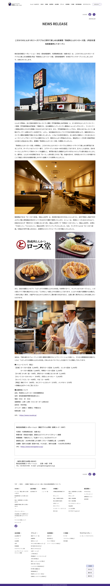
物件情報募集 (78, 4)
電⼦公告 (55, 511)
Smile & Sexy (87, 491)
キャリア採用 (50, 541)
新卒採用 (49, 538)
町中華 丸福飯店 (34, 569)
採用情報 (50, 533)
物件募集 (65, 541)
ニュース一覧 (45, 491)
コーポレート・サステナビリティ (86, 536)
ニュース (17, 538)
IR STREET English (73, 511)
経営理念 (86, 489)
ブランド (33, 533)
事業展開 (17, 546)
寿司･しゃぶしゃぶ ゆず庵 (37, 561)
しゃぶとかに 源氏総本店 (37, 566)
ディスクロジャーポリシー (75, 503)
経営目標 (86, 499)
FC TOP (65, 536)
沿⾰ (16, 543)
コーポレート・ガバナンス (59, 508)
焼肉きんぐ (33, 541)
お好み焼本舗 (34, 558)
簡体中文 (90, 572)
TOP (16, 484)
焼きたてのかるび (35, 548)
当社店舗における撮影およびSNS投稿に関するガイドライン (21, 515)
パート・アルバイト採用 (53, 543)
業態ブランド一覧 (35, 536)
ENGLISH (90, 569)
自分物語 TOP (33, 491)
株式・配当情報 (72, 501)
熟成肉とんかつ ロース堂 (37, 574)
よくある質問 (72, 508)
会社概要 (17, 541)
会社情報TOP (18, 536)
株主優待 (71, 506)
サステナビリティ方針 (20, 548)
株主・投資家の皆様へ (58, 498)
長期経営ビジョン (88, 496)
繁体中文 (90, 576)
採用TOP (49, 536)
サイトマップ (18, 522)
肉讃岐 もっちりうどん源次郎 (38, 576)
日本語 (90, 566)
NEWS (42, 4)
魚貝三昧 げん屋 (34, 563)
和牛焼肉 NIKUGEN (35, 546)
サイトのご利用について (20, 520)
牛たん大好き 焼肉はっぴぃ (37, 543)
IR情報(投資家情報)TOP (59, 491)
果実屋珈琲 (33, 571)
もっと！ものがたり (34, 4)
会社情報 (17, 533)
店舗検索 (33, 538)
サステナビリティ (87, 4)
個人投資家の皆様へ (58, 501)
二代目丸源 (33, 553)
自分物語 (33, 489)
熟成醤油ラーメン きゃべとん (38, 556)
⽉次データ (56, 503)
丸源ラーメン (34, 551)
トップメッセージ (88, 494)
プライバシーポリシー (20, 511)
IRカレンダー (72, 496)
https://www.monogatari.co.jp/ (32, 446)
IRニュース (55, 496)
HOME (17, 489)
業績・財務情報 (72, 498)
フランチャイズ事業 (68, 538)
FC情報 (65, 533)
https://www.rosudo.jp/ (28, 415)
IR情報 (55, 489)
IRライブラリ (56, 506)
